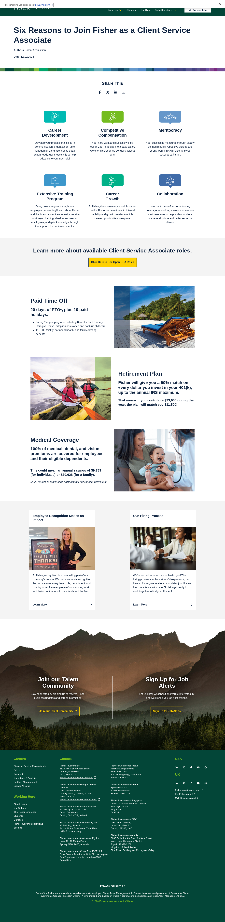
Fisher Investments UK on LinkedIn (78, 799)
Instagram (205, 767)
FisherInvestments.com (187, 790)
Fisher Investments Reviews (28, 823)
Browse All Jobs (22, 786)
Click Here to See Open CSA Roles (112, 262)
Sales (16, 770)
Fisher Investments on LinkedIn (76, 777)
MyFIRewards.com (185, 798)
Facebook (100, 92)
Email (123, 92)
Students (131, 10)
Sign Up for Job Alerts (167, 711)
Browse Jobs (200, 10)
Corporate (19, 774)
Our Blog (145, 10)
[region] (112, 4)
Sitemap (18, 827)
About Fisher (20, 804)
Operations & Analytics (25, 778)
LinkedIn (115, 92)
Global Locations (163, 10)
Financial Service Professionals (30, 766)
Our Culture (20, 808)
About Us (113, 10)
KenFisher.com (183, 794)
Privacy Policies (110, 886)
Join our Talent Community (56, 711)
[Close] (219, 3)
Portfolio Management (25, 782)
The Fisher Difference (25, 812)
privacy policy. (42, 5)
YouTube (198, 767)
